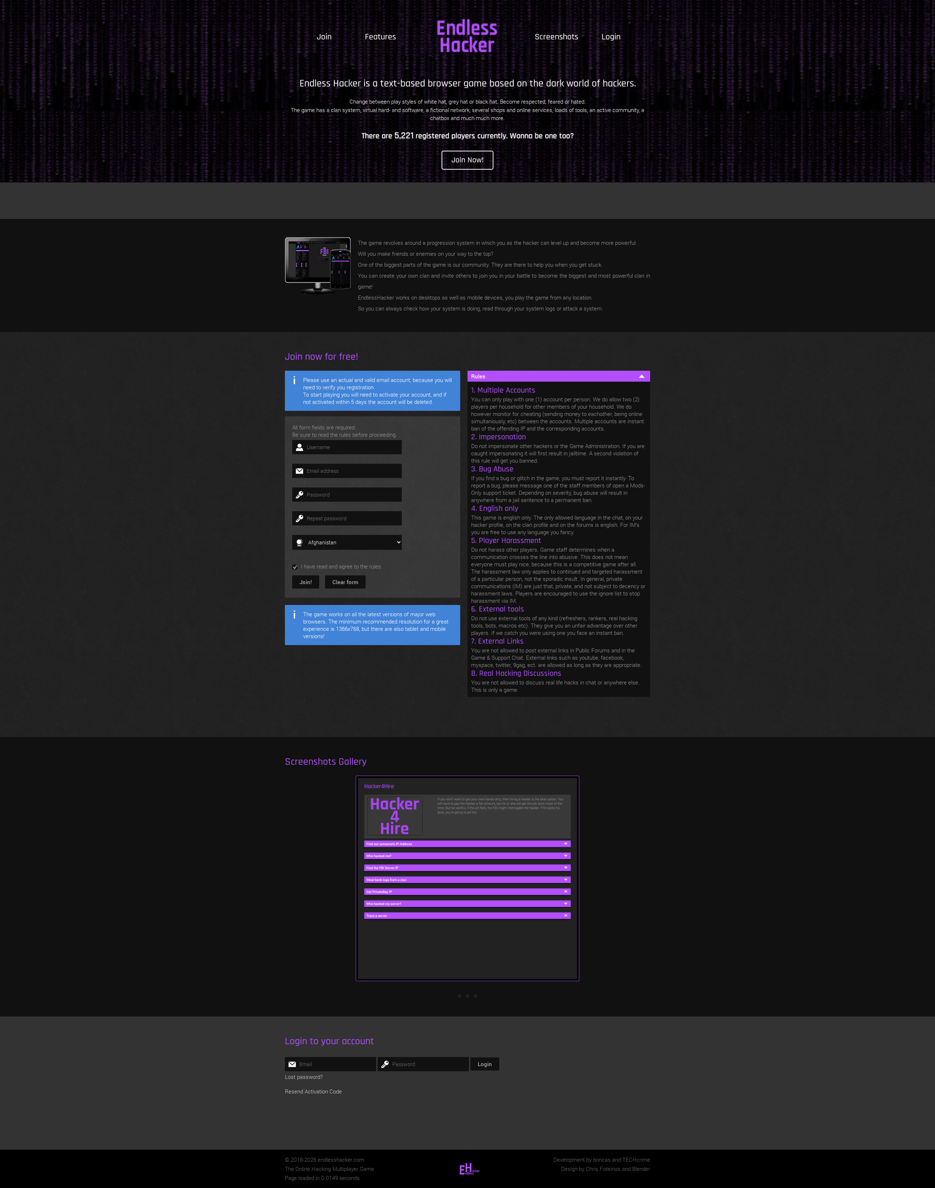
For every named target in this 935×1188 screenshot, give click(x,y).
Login (611, 36)
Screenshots (556, 36)
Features (380, 36)
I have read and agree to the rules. (341, 566)
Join (324, 36)
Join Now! (467, 160)
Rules (478, 376)
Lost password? (304, 1076)
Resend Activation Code (313, 1091)
